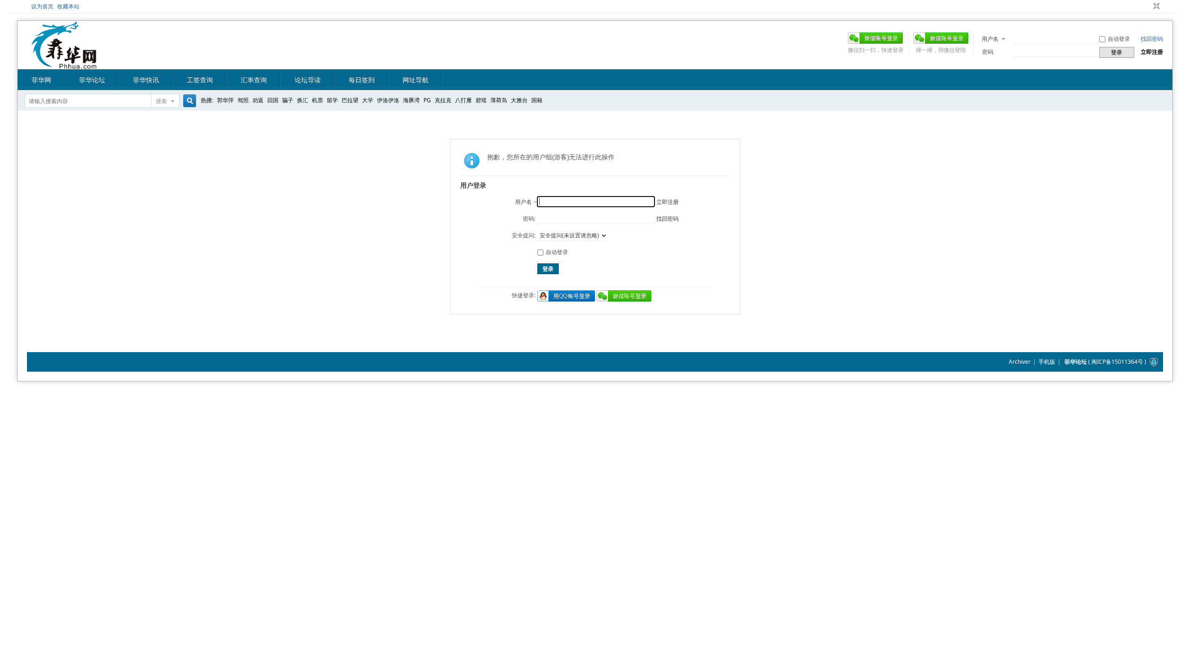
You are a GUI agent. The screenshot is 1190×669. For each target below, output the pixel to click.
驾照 (243, 100)
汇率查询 (254, 79)
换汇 (302, 100)
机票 (317, 100)
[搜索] (188, 101)
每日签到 (362, 79)
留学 (332, 100)
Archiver (1020, 362)
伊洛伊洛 (388, 100)
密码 (987, 52)
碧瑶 (481, 100)
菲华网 (41, 79)
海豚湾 (411, 100)
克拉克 (443, 100)
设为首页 (42, 6)
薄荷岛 (498, 100)
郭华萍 (225, 100)
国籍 (536, 100)
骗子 (287, 100)
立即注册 (1152, 52)
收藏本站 (68, 6)
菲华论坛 (92, 79)
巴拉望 (350, 100)
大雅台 (519, 100)
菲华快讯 (146, 79)
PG (427, 100)
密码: (529, 219)
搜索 (161, 101)
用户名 (990, 39)
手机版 (1046, 362)
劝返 (258, 100)
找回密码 (1152, 39)
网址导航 (416, 79)
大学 (367, 100)
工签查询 (200, 79)
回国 (272, 100)
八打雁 (463, 100)
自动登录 (1119, 39)
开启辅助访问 (1147, 6)
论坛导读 (308, 79)
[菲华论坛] (64, 63)
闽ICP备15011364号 (1117, 362)
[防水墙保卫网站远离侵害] (1153, 362)
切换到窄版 (1155, 6)
